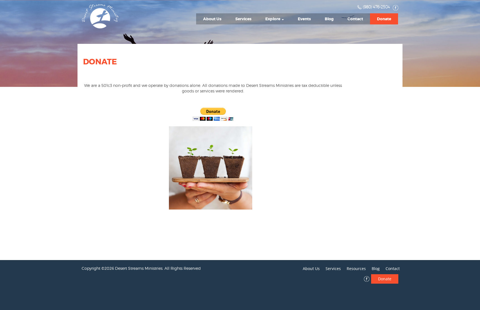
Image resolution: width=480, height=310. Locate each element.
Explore (273, 18)
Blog (329, 18)
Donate (384, 18)
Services (243, 18)
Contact (355, 18)
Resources (356, 268)
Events (304, 18)
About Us (212, 18)
